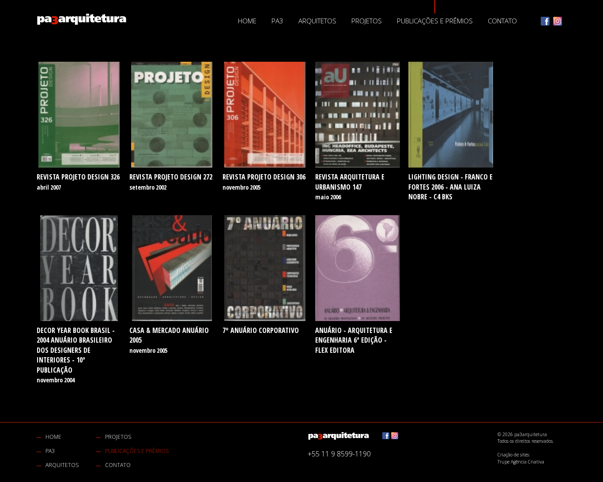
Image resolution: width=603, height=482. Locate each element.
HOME (247, 20)
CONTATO (502, 20)
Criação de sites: (513, 455)
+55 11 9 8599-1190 (339, 454)
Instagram (557, 21)
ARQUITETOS (317, 20)
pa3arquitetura (82, 19)
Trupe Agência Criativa (520, 462)
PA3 (277, 20)
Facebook (545, 21)
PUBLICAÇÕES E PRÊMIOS (435, 20)
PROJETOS (366, 20)
